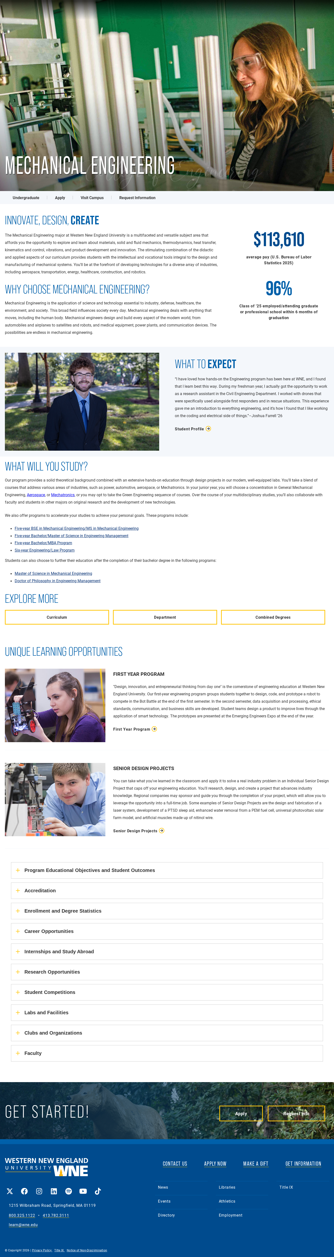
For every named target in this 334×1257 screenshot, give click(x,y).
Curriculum (57, 617)
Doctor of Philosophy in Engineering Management (57, 580)
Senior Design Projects (135, 830)
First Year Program (131, 729)
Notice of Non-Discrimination (87, 1250)
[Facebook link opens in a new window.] (24, 1188)
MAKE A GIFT (255, 1163)
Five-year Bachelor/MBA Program (43, 542)
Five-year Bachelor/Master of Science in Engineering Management (71, 535)
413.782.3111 (56, 1215)
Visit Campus (92, 197)
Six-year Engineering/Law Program (45, 550)
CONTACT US (175, 1163)
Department (165, 617)
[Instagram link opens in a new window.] (39, 1188)
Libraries (227, 1187)
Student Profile (189, 428)
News (163, 1187)
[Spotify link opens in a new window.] (68, 1188)
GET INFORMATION (303, 1163)
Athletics (227, 1201)
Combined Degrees (273, 617)
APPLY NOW (215, 1163)
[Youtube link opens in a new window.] (83, 1188)
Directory (166, 1215)
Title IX (286, 1187)
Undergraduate (26, 197)
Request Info (296, 1113)
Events (164, 1201)
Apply (60, 197)
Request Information (137, 197)
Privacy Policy (42, 1250)
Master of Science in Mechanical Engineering (53, 573)
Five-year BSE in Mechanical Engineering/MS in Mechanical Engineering (77, 528)
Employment (231, 1215)
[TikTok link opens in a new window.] (98, 1188)
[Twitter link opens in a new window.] (10, 1188)
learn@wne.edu (23, 1224)
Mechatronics (63, 494)
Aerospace (36, 494)
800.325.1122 (22, 1215)
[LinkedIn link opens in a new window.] (54, 1188)
